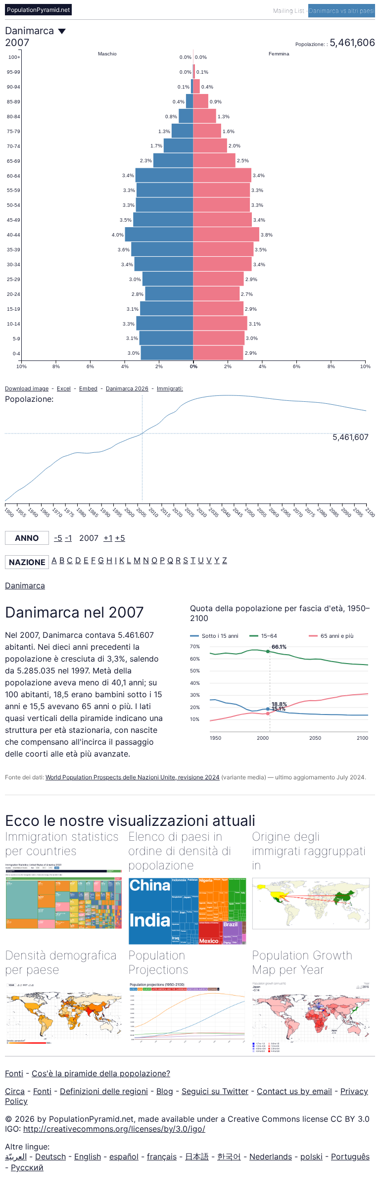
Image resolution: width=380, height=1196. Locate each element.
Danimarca (25, 585)
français (162, 1156)
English (87, 1156)
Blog (164, 1091)
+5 (120, 538)
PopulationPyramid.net (38, 9)
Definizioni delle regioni (104, 1091)
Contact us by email (294, 1091)
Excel (64, 388)
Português (350, 1156)
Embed (88, 388)
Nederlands (270, 1156)
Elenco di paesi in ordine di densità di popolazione (179, 850)
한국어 (229, 1156)
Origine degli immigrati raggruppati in (309, 850)
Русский (27, 1167)
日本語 (197, 1156)
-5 (58, 538)
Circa (15, 1091)
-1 (68, 538)
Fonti (14, 1073)
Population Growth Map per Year (302, 962)
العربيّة (16, 1156)
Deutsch (50, 1156)
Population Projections (158, 962)
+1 (107, 538)
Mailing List (289, 10)
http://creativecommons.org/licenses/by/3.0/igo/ (114, 1129)
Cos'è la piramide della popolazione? (101, 1073)
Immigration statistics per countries (62, 843)
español (124, 1156)
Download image (26, 388)
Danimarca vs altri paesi (342, 10)
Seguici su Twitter (215, 1091)
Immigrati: (170, 388)
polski (311, 1156)
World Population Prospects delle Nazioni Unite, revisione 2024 (133, 777)
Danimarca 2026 (127, 388)
